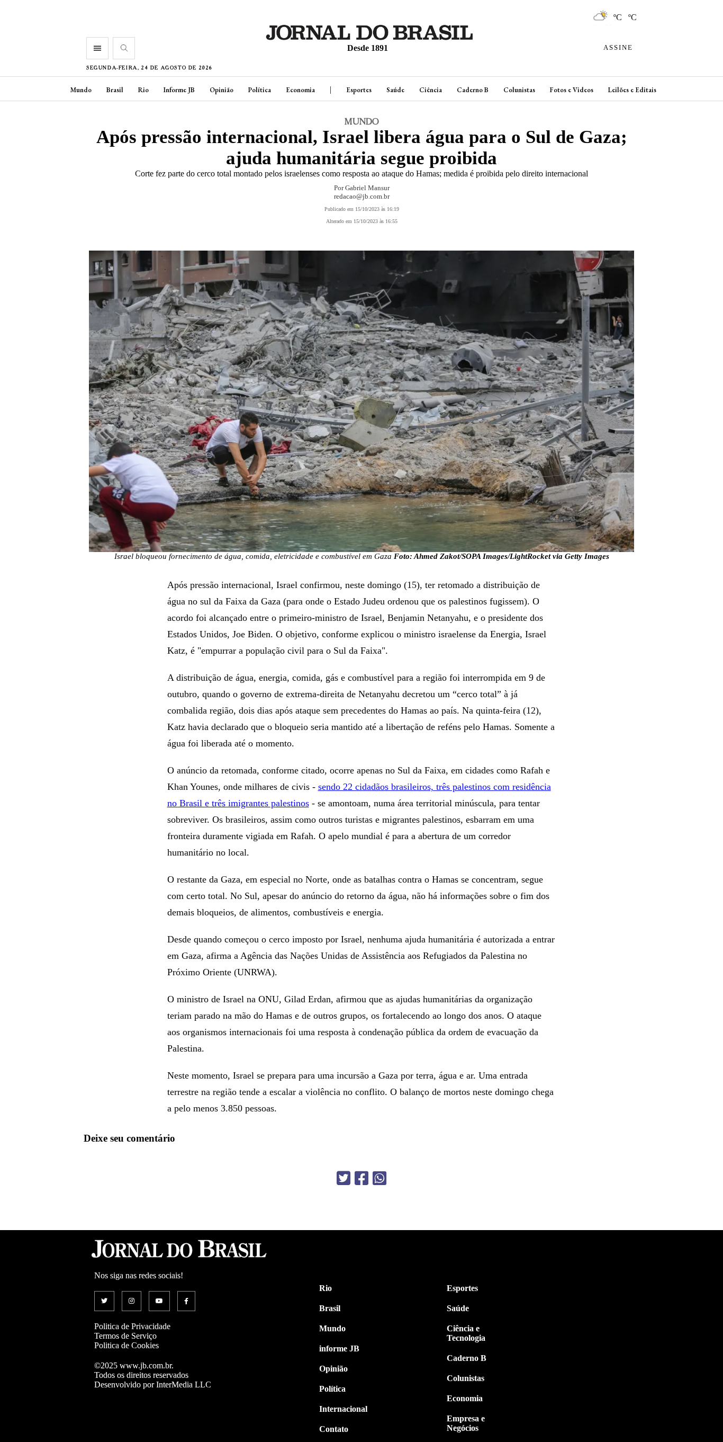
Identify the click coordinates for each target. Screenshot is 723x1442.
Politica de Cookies (126, 1345)
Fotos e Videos (571, 89)
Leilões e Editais (632, 89)
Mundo (81, 89)
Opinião (221, 89)
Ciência (430, 89)
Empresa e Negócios (466, 1423)
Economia (300, 89)
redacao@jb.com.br (362, 196)
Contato (333, 1429)
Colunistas (519, 89)
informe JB (339, 1348)
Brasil (114, 89)
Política (259, 89)
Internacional (343, 1408)
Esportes (359, 89)
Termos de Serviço (125, 1335)
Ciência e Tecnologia (466, 1333)
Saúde (395, 89)
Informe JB (179, 89)
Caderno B (473, 89)
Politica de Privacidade (132, 1326)
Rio (143, 89)
